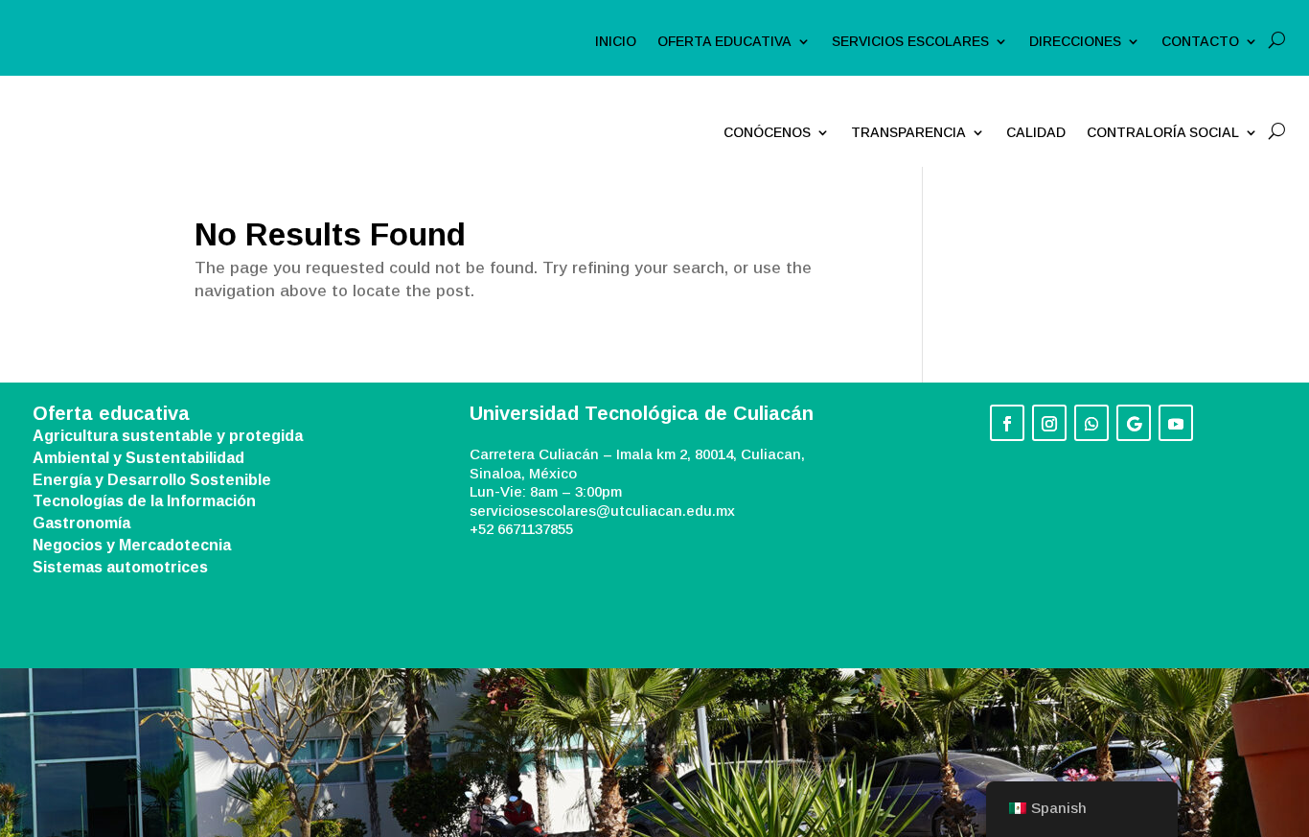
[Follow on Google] (1133, 423)
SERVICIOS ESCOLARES (910, 42)
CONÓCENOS (767, 133)
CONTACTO (1200, 42)
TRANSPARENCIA (908, 133)
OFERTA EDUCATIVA (724, 42)
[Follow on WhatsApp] (1091, 423)
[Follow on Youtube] (1176, 423)
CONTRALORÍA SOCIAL (1163, 133)
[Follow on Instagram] (1049, 423)
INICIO (615, 42)
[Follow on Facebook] (1007, 423)
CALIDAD (1036, 133)
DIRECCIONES (1075, 42)
